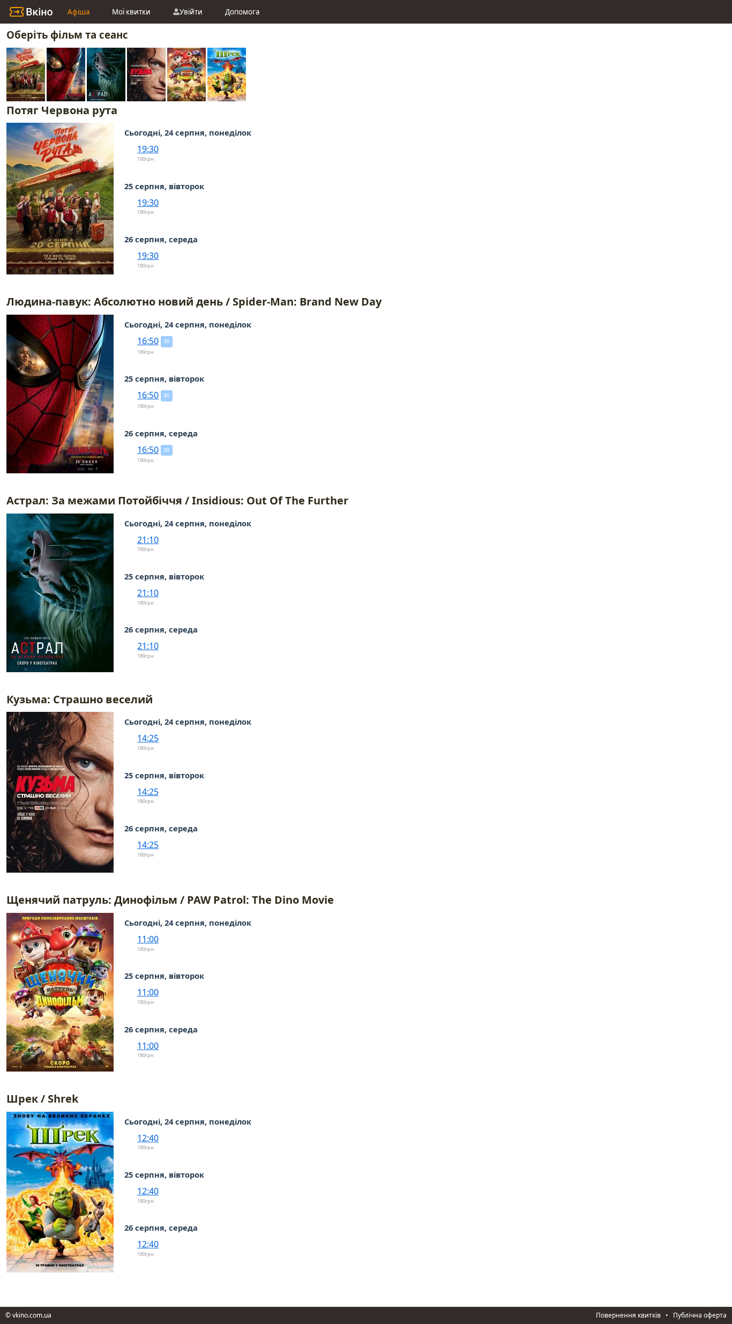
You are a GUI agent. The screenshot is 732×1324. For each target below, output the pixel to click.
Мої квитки (131, 12)
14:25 (148, 738)
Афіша (78, 12)
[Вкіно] (31, 12)
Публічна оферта (700, 1315)
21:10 (148, 540)
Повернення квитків (628, 1315)
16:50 (148, 341)
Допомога (242, 12)
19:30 (148, 149)
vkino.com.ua (31, 1315)
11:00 (148, 939)
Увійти (191, 12)
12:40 (148, 1138)
